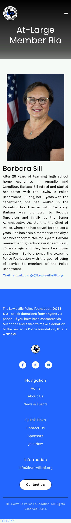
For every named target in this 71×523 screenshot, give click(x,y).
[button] (66, 13)
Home (35, 388)
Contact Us (36, 428)
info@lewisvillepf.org (36, 467)
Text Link (7, 521)
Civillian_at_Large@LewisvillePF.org (33, 275)
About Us (35, 396)
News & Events (35, 404)
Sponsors (35, 436)
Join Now (35, 443)
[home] (10, 13)
